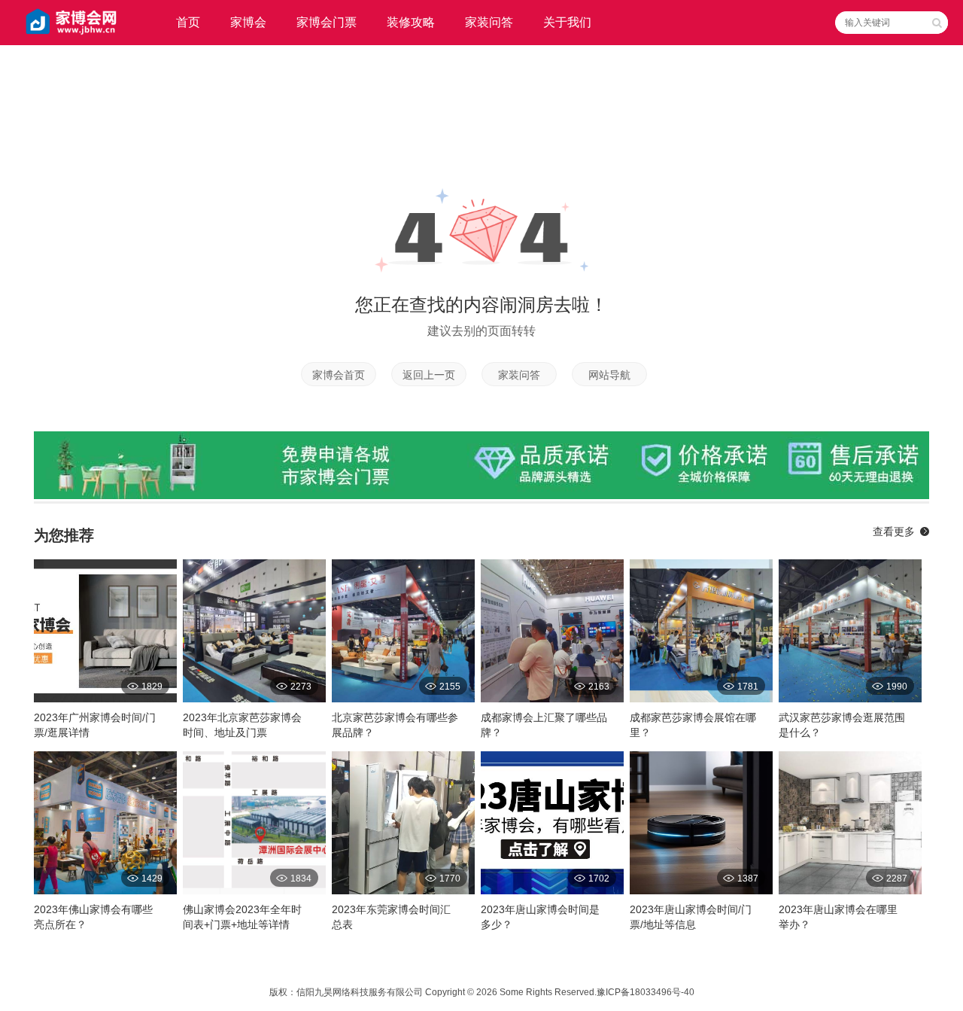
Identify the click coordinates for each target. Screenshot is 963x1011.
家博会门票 (326, 22)
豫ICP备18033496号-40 (645, 992)
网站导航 (609, 375)
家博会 (248, 22)
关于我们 (567, 22)
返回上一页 (429, 375)
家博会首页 (338, 375)
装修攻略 (411, 22)
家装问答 (489, 22)
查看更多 (894, 531)
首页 (188, 22)
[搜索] (936, 22)
